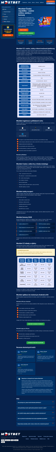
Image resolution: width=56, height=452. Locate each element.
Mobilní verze (43, 438)
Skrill (12, 440)
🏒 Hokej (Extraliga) (6, 11)
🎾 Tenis (4, 14)
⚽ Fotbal (4, 9)
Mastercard (7, 440)
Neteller (16, 440)
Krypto (3, 442)
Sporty (33, 2)
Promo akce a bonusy (48, 436)
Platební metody (34, 438)
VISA (2, 440)
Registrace (25, 2)
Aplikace (42, 2)
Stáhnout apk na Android (26, 33)
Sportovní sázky (32, 436)
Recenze (40, 436)
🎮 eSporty (5, 19)
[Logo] (10, 2)
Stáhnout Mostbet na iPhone (35, 342)
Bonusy (37, 2)
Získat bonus (8, 35)
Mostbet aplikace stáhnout (35, 323)
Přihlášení (51, 3)
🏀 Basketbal (5, 16)
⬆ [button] (53, 449)
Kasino (29, 2)
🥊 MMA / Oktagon (6, 21)
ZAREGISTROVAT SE (50, 1)
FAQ (48, 438)
